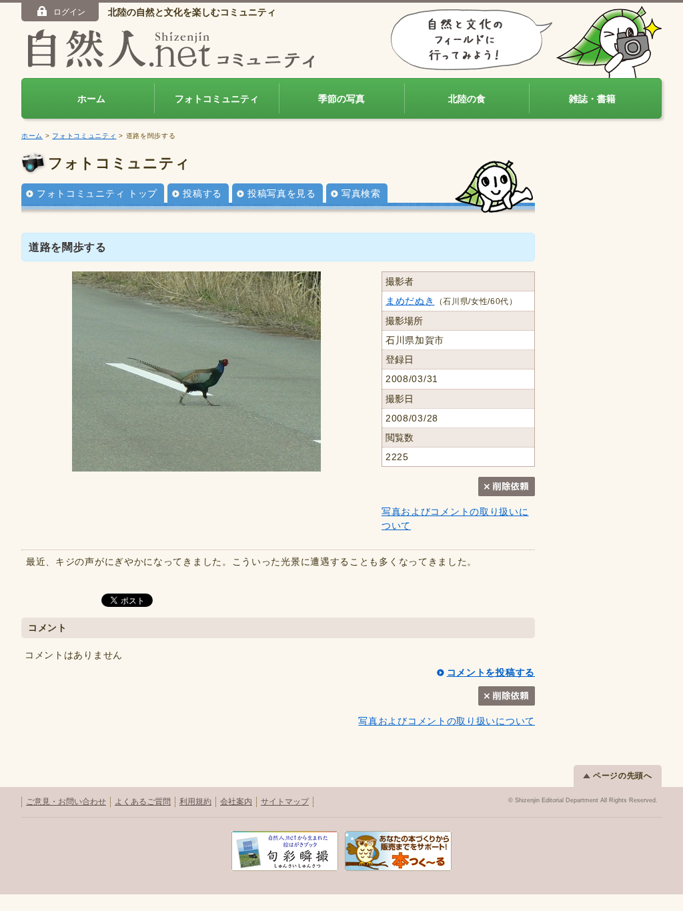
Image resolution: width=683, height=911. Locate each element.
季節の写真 (341, 98)
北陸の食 (467, 98)
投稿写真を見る (281, 193)
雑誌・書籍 (592, 98)
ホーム (91, 98)
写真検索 (361, 193)
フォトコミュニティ (217, 98)
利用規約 (195, 801)
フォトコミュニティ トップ (97, 193)
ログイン (69, 12)
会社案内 (236, 801)
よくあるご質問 (143, 801)
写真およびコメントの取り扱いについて (446, 721)
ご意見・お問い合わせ (66, 801)
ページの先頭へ (622, 775)
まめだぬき (410, 300)
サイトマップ (285, 801)
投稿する (202, 193)
